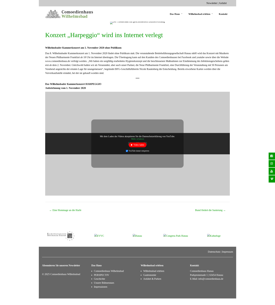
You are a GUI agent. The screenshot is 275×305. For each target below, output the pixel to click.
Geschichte (99, 278)
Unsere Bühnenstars (104, 282)
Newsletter (211, 3)
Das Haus (175, 14)
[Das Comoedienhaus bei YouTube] (272, 171)
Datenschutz (214, 251)
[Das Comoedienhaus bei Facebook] (272, 156)
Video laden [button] (139, 145)
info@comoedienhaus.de (210, 278)
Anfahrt (223, 3)
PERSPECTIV (101, 275)
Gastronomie (149, 275)
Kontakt (223, 14)
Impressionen (100, 286)
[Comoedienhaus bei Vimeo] (272, 179)
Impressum (227, 251)
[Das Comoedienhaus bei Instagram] (272, 163)
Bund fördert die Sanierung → (210, 210)
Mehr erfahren (137, 139)
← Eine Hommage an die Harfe (65, 210)
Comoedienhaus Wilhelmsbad (109, 271)
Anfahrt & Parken (152, 278)
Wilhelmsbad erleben (199, 14)
